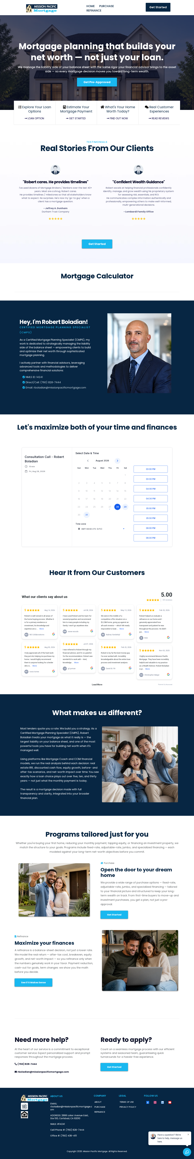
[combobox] (101, 529)
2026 (106, 460)
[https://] (34, 1106)
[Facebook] (147, 1102)
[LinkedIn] (162, 1102)
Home (90, 6)
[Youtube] (170, 1102)
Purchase (106, 6)
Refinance (93, 10)
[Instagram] (155, 1102)
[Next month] (117, 461)
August (99, 460)
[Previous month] (88, 461)
